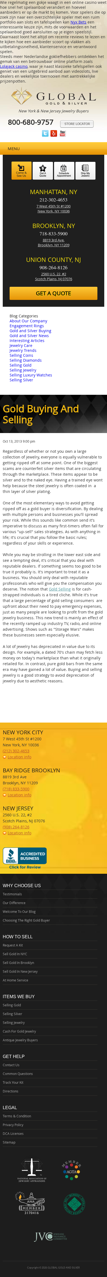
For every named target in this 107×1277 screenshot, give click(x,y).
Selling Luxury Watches (31, 375)
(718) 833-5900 (16, 788)
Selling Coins (21, 355)
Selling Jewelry (23, 370)
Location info (19, 756)
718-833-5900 (53, 233)
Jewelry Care (21, 345)
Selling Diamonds (26, 360)
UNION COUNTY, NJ (53, 260)
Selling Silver (21, 379)
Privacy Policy (13, 1125)
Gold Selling (60, 589)
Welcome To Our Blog (19, 911)
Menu (14, 148)
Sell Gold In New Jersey (20, 971)
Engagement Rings (27, 325)
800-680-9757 (31, 122)
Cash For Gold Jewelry (19, 1031)
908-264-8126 (53, 267)
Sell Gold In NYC (15, 954)
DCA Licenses (13, 1133)
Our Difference (14, 903)
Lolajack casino (13, 66)
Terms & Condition (17, 1116)
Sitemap (9, 1142)
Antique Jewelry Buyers (20, 1040)
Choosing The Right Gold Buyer (26, 920)
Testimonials (12, 894)
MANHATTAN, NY (53, 192)
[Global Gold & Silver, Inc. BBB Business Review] (25, 868)
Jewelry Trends (23, 350)
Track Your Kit (13, 1082)
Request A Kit (13, 945)
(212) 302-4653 (16, 750)
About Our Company (28, 320)
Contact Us (11, 1065)
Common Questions (18, 1073)
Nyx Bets (78, 22)
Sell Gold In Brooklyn (18, 962)
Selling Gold (21, 365)
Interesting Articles (27, 340)
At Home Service (15, 980)
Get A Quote (53, 293)
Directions (10, 1091)
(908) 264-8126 (16, 826)
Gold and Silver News (29, 335)
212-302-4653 (53, 199)
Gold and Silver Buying (30, 330)
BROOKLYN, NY (53, 226)
